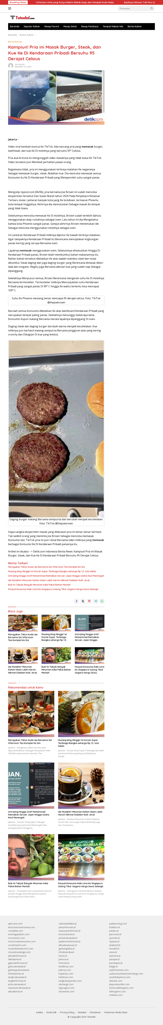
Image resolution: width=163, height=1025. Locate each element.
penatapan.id (115, 962)
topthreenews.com (119, 969)
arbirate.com (115, 980)
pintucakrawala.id (17, 984)
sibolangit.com (66, 984)
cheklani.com (116, 994)
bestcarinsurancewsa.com (21, 927)
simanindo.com (66, 991)
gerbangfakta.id (66, 948)
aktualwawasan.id (68, 945)
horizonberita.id (66, 934)
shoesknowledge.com (19, 952)
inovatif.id (114, 948)
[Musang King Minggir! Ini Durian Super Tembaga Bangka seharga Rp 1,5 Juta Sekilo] (56, 623)
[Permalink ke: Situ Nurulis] (10, 65)
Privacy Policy (67, 1012)
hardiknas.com (66, 966)
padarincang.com (118, 923)
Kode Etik (51, 1012)
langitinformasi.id (17, 980)
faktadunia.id (14, 959)
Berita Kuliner (135, 26)
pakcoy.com (65, 969)
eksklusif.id (114, 945)
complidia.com (15, 930)
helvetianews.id (16, 973)
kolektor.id (114, 927)
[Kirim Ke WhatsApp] (102, 601)
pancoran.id (115, 934)
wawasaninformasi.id (69, 930)
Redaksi (82, 1012)
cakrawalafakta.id (67, 923)
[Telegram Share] (95, 601)
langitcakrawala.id (17, 977)
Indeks (39, 1012)
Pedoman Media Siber (116, 1012)
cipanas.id (114, 941)
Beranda (14, 26)
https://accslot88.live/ (120, 34)
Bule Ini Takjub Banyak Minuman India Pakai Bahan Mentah (39, 584)
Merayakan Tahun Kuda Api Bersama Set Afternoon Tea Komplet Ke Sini (46, 566)
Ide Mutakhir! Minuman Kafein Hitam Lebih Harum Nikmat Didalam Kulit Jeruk (49, 580)
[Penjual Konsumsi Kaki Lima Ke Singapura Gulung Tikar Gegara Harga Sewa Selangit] (89, 655)
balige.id (113, 966)
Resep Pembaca (89, 26)
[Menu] (10, 8)
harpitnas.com (66, 973)
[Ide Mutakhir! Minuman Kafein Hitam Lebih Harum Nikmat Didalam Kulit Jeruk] (23, 655)
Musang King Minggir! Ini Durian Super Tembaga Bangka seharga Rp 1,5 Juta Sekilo (52, 571)
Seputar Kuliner (32, 26)
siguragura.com (66, 987)
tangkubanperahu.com (70, 980)
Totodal (91, 1016)
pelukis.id (113, 930)
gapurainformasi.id (17, 962)
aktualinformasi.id (17, 955)
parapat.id (114, 959)
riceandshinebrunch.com (20, 948)
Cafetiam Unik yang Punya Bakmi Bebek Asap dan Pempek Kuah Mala (41, 2)
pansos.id (63, 959)
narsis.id (63, 955)
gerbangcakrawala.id (18, 969)
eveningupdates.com (18, 934)
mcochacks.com (16, 937)
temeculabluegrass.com (121, 987)
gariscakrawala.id (17, 966)
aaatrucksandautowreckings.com (126, 973)
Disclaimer (95, 1012)
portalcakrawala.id (68, 937)
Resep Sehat (70, 26)
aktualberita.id (15, 991)
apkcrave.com (15, 923)
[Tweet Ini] (83, 601)
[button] (152, 8)
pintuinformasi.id (67, 927)
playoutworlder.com (119, 984)
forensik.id (64, 962)
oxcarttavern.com (17, 945)
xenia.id (113, 952)
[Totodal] (21, 17)
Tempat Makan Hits (113, 26)
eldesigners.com (117, 991)
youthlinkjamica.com (119, 977)
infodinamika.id (66, 952)
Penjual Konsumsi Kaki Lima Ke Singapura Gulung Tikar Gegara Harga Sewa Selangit (53, 589)
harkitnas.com (66, 977)
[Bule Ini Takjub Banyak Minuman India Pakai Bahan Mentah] (56, 655)
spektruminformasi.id (69, 941)
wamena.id (114, 955)
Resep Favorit (51, 26)
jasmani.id (114, 937)
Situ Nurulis (20, 64)
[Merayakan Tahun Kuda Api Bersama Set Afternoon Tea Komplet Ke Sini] (23, 623)
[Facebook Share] (76, 601)
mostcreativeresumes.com (22, 941)
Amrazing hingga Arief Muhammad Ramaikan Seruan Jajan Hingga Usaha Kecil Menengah (56, 575)
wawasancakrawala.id (19, 987)
